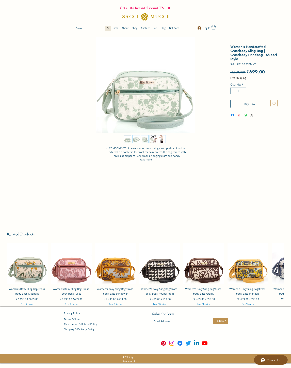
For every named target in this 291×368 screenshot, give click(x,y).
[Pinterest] (163, 343)
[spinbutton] (238, 91)
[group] (145, 278)
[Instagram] (171, 343)
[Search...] (108, 28)
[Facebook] (180, 343)
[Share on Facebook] (233, 115)
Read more (145, 159)
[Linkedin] (196, 343)
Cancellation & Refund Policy (80, 324)
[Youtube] (204, 343)
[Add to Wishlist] (274, 103)
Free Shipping (238, 77)
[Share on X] (252, 115)
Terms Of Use (72, 319)
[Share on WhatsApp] (245, 115)
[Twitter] (188, 343)
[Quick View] (27, 263)
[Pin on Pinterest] (239, 115)
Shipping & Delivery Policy (79, 329)
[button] (214, 27)
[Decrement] (233, 91)
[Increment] (243, 91)
